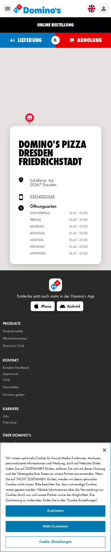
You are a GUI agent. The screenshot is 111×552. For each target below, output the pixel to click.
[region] (55, 497)
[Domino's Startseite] (37, 8)
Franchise (10, 422)
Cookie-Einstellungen (55, 542)
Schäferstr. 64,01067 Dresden (43, 182)
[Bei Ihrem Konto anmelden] (103, 8)
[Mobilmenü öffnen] (7, 8)
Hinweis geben (14, 394)
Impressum (10, 374)
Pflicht (7, 338)
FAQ (6, 379)
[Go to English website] (91, 8)
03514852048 (42, 196)
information (19, 338)
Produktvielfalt (13, 331)
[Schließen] (104, 450)
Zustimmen (55, 511)
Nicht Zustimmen (55, 526)
